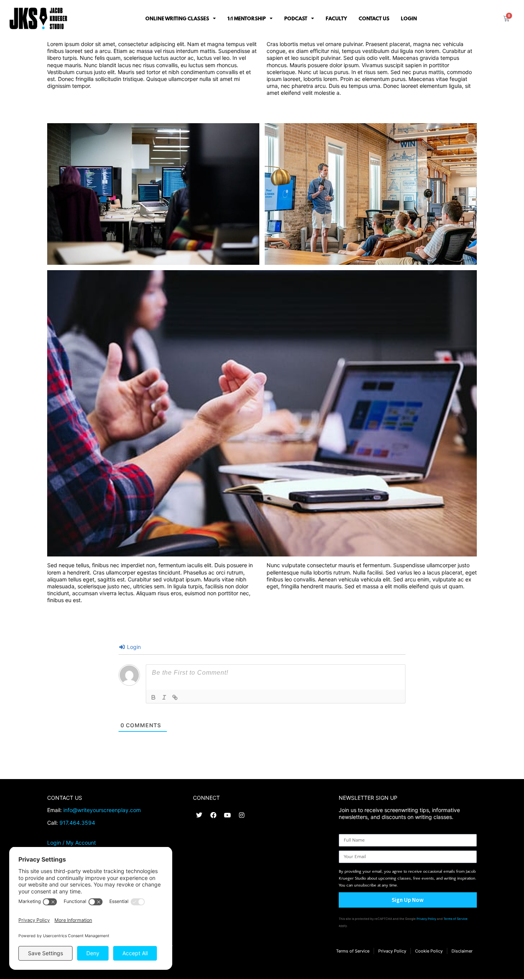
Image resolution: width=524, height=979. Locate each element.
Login (133, 647)
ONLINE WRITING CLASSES (177, 18)
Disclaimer (462, 951)
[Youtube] (227, 815)
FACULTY (336, 18)
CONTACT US (374, 18)
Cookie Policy (429, 951)
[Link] (175, 697)
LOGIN (409, 18)
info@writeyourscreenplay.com (102, 810)
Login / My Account (71, 842)
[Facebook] (213, 815)
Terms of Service (455, 919)
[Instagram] (242, 815)
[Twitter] (199, 815)
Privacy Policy (426, 919)
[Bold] (153, 697)
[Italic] (164, 697)
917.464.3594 (77, 822)
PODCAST (295, 18)
